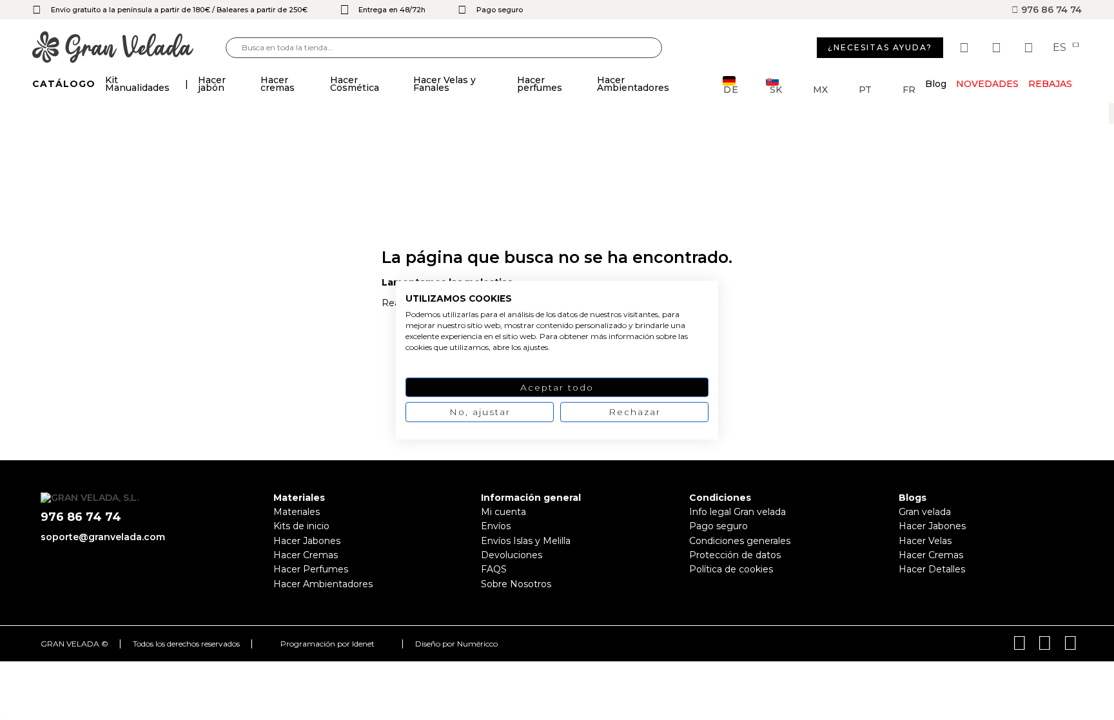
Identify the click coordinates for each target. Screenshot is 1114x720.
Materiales (296, 512)
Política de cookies (731, 569)
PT (865, 88)
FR (909, 88)
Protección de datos (735, 555)
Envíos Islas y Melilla (526, 541)
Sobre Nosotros (516, 584)
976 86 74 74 (1050, 9)
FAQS (494, 569)
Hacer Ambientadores (323, 584)
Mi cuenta (503, 512)
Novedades (987, 84)
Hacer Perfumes (310, 569)
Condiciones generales (739, 541)
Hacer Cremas (305, 555)
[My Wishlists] (965, 47)
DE (731, 88)
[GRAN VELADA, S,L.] (129, 48)
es (1061, 48)
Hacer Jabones (306, 541)
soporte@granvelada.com (103, 537)
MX (820, 88)
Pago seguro (718, 526)
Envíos (496, 526)
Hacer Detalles (932, 569)
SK (776, 88)
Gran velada (925, 512)
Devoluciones (511, 555)
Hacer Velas (925, 541)
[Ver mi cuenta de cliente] (998, 47)
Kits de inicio (301, 526)
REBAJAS (1050, 84)
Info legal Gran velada (737, 512)
